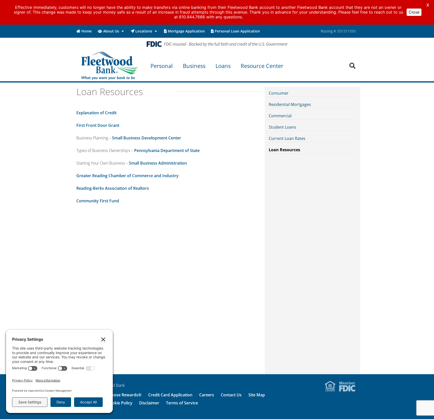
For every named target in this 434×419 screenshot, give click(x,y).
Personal (161, 65)
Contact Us (231, 395)
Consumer (279, 93)
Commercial (280, 116)
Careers (206, 395)
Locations (143, 31)
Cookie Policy (119, 403)
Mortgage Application (186, 31)
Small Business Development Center (146, 138)
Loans (223, 65)
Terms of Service (182, 403)
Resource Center (262, 65)
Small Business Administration (158, 163)
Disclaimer (149, 403)
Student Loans (282, 127)
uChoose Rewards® (122, 395)
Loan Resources (284, 150)
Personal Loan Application (237, 31)
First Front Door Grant (97, 125)
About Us (111, 31)
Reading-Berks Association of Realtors (112, 188)
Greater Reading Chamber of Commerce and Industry (127, 175)
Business (194, 65)
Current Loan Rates (287, 138)
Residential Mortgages (290, 104)
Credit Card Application (170, 395)
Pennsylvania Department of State (167, 150)
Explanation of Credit (96, 113)
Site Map (256, 395)
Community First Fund (97, 201)
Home (86, 31)
